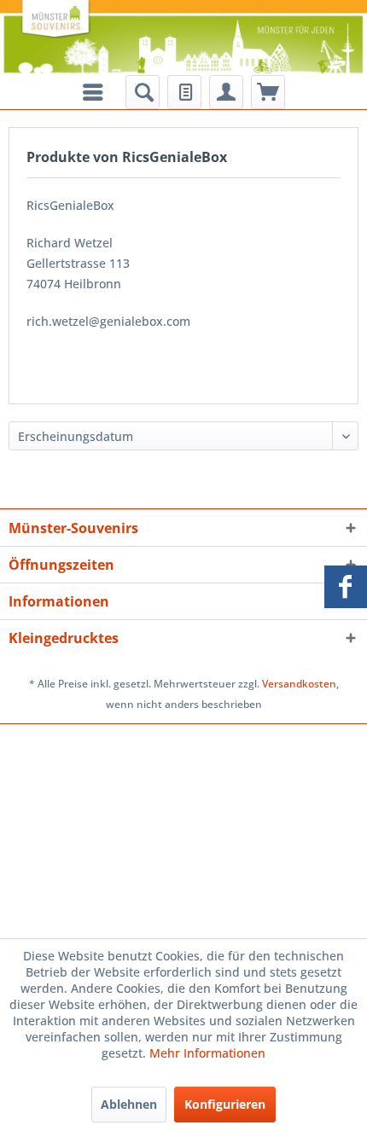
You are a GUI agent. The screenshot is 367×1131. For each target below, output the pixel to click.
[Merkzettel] (184, 92)
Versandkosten (299, 683)
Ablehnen (129, 1104)
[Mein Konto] (226, 92)
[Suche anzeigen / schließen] (142, 92)
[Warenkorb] (268, 92)
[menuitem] (142, 92)
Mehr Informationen (207, 1053)
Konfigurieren (224, 1104)
